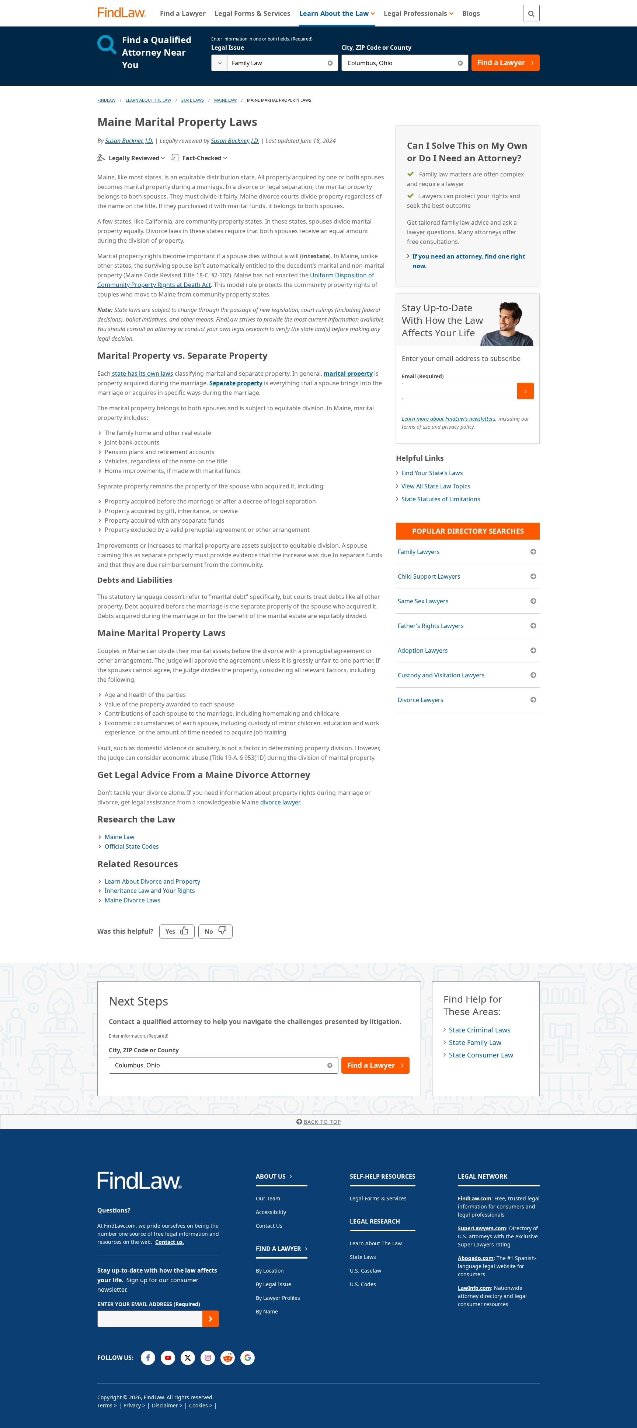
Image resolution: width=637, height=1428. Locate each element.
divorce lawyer (280, 802)
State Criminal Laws (480, 1029)
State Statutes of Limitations (440, 499)
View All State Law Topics (435, 486)
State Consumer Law (481, 1054)
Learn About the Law (376, 1243)
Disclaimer (165, 1405)
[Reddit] (227, 1358)
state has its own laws (142, 373)
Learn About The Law (148, 100)
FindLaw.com (474, 1198)
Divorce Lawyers (420, 700)
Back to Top (322, 1121)
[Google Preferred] (247, 1358)
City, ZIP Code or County (376, 47)
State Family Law (475, 1042)
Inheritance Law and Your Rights (150, 891)
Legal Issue (227, 47)
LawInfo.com (474, 1287)
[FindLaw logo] (125, 13)
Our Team (268, 1198)
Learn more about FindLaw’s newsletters (448, 418)
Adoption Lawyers (423, 650)
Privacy (132, 1405)
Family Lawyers (419, 552)
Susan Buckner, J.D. (129, 141)
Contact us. (169, 1241)
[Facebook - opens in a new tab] (148, 1358)
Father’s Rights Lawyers (431, 626)
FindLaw (106, 100)
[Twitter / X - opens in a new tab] (188, 1358)
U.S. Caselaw (365, 1270)
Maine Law (225, 100)
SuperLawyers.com (482, 1228)
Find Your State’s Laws (432, 473)
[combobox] (274, 63)
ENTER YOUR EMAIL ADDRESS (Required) (148, 1304)
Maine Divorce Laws (132, 900)
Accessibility (271, 1211)
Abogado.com (476, 1258)
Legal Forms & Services (378, 1198)
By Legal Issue (273, 1284)
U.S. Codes (363, 1284)
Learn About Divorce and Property (152, 881)
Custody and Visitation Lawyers (441, 675)
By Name (267, 1311)
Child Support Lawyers (429, 576)
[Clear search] (330, 63)
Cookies (198, 1405)
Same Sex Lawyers (423, 601)
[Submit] (525, 391)
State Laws (192, 100)
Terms (104, 1405)
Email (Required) (423, 376)
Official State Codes (132, 846)
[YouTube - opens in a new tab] (168, 1358)
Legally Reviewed (134, 158)
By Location (270, 1270)
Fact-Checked (202, 158)
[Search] (531, 13)
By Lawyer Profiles (278, 1297)
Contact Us (269, 1225)
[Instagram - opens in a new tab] (208, 1358)
